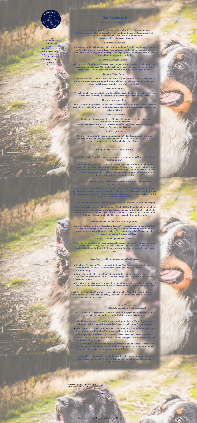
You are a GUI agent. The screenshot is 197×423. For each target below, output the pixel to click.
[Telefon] (102, 393)
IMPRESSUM (51, 65)
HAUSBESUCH (51, 46)
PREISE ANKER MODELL (51, 51)
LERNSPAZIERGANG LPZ (51, 54)
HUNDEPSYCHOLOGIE (51, 41)
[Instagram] (102, 385)
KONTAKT (51, 62)
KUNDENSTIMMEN (51, 57)
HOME (51, 38)
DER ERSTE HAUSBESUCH (51, 49)
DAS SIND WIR (51, 43)
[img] (51, 21)
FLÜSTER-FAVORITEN (51, 59)
